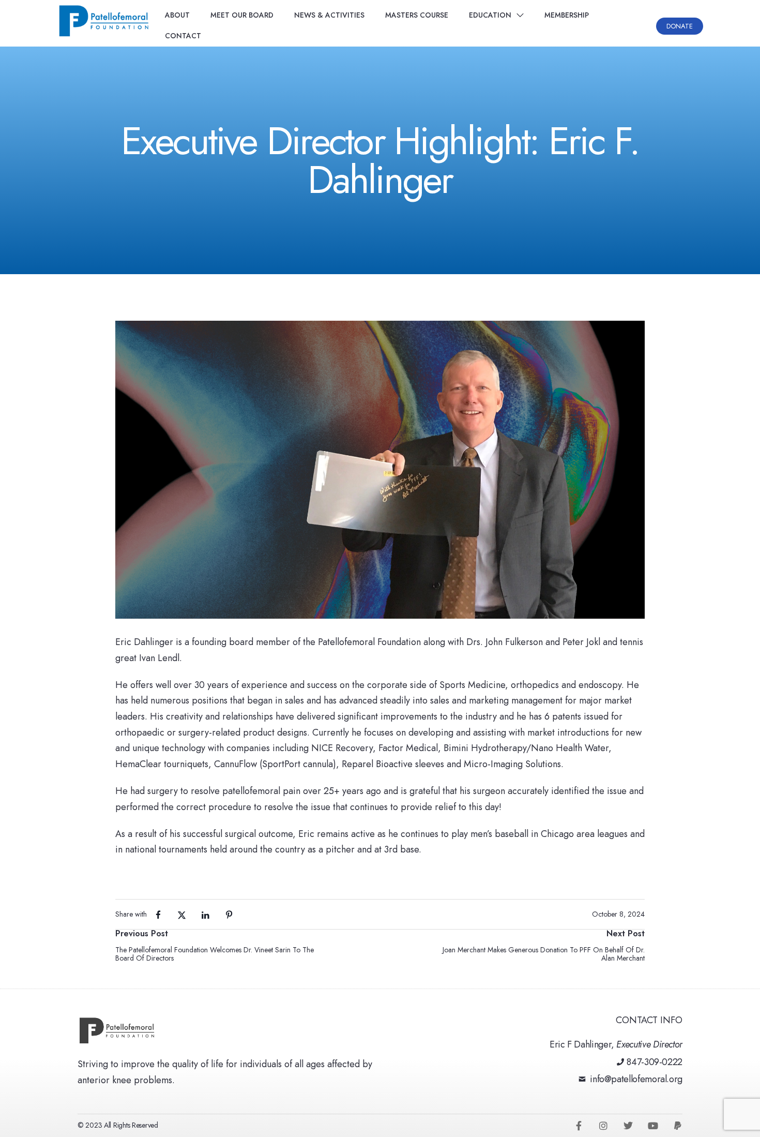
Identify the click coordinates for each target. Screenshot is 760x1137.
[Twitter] (628, 1125)
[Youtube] (653, 1125)
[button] (679, 26)
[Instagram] (603, 1125)
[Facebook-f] (578, 1125)
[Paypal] (677, 1125)
